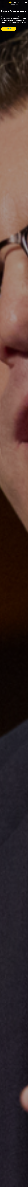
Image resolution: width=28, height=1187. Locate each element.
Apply (8, 29)
